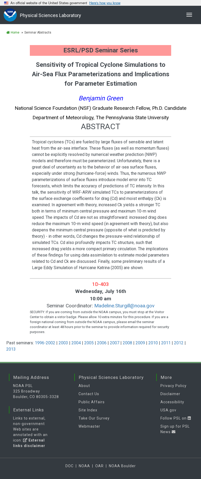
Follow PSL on (174, 418)
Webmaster (89, 426)
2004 (76, 342)
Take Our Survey (94, 418)
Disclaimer (170, 394)
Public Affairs (92, 402)
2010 (153, 342)
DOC (69, 466)
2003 (63, 342)
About (84, 386)
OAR (99, 466)
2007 (114, 342)
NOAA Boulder (122, 466)
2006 (102, 342)
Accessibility (172, 402)
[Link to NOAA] (12, 15)
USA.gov (168, 410)
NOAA (84, 466)
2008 (127, 342)
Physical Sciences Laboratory (50, 15)
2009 (140, 342)
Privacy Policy (173, 386)
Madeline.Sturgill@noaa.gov (124, 306)
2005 (89, 342)
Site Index (88, 410)
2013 (11, 349)
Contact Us (89, 394)
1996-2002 (45, 342)
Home (14, 32)
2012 (178, 342)
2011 (166, 342)
